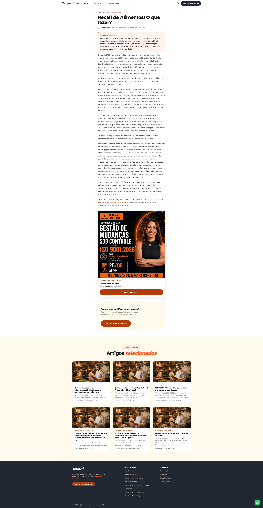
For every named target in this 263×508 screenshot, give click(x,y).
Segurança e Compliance (134, 492)
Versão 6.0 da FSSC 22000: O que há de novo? (171, 434)
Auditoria (128, 489)
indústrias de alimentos (145, 55)
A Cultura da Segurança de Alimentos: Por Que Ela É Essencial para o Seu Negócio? (130, 435)
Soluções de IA (165, 478)
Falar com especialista (191, 3)
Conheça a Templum (99, 3)
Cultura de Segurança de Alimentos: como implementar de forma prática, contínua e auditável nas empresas (90, 436)
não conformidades (121, 81)
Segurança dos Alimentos (112, 12)
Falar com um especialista (114, 323)
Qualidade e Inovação (133, 471)
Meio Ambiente (131, 482)
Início (86, 3)
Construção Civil (131, 474)
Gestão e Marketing (132, 496)
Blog (99, 12)
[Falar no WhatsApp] (257, 502)
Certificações (114, 3)
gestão (119, 95)
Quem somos (165, 482)
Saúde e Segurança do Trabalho (137, 485)
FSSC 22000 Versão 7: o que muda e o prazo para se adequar (171, 389)
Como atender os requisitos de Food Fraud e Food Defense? (131, 389)
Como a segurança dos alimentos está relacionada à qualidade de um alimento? (87, 390)
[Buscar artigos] (178, 3)
